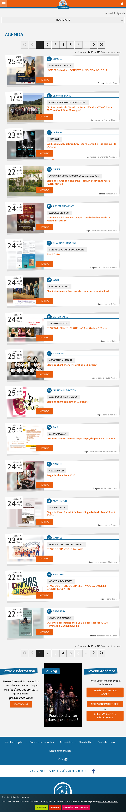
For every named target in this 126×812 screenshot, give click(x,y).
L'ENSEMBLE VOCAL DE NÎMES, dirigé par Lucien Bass (74, 176)
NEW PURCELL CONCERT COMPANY (66, 544)
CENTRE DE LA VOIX (59, 286)
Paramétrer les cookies (75, 807)
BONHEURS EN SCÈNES (60, 581)
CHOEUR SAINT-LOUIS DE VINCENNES (68, 102)
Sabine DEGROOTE (58, 323)
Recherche (63, 19)
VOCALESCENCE (57, 507)
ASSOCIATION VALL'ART (60, 360)
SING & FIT (54, 139)
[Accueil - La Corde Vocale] (63, 4)
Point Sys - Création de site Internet (63, 759)
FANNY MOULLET (57, 433)
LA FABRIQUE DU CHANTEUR (63, 397)
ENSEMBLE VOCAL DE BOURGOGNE (66, 249)
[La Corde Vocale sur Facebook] (93, 771)
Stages (104, 120)
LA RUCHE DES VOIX (59, 212)
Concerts (107, 83)
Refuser (55, 807)
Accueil (109, 13)
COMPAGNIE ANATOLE (60, 618)
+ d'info (44, 79)
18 (101, 45)
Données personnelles (108, 801)
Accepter (41, 807)
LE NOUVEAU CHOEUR (60, 65)
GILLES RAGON (56, 470)
